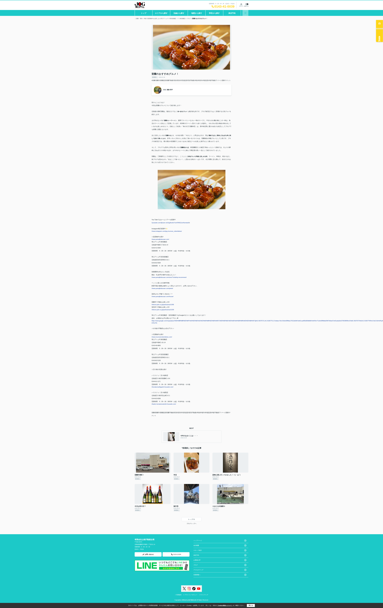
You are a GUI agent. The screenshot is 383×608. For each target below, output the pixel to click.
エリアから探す (161, 13)
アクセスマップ (198, 570)
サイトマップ (204, 595)
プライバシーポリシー (190, 595)
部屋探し (154, 77)
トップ (143, 13)
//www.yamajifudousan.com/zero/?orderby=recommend (169, 277)
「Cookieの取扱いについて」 (225, 605)
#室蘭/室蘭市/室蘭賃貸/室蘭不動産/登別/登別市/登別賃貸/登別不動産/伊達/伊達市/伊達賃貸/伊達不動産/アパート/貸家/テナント (191, 80)
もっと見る (191, 519)
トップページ (197, 540)
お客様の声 (196, 560)
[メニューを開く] (245, 13)
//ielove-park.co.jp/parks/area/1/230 (163, 309)
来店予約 (232, 13)
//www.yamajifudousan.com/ (160, 239)
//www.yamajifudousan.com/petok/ (162, 288)
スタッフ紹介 (197, 550)
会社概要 (196, 545)
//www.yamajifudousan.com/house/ (162, 296)
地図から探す (196, 13)
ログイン (241, 6)
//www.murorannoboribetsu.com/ (162, 337)
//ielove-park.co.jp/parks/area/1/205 (163, 304)
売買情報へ (196, 575)
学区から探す (214, 13)
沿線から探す (179, 13)
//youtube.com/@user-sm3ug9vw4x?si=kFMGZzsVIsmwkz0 (170, 222)
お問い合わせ (149, 554)
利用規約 (179, 595)
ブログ (195, 565)
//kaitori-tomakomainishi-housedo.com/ (164, 404)
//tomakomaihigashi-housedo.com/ (162, 387)
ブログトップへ (191, 523)
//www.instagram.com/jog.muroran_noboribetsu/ (167, 231)
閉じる (251, 605)
